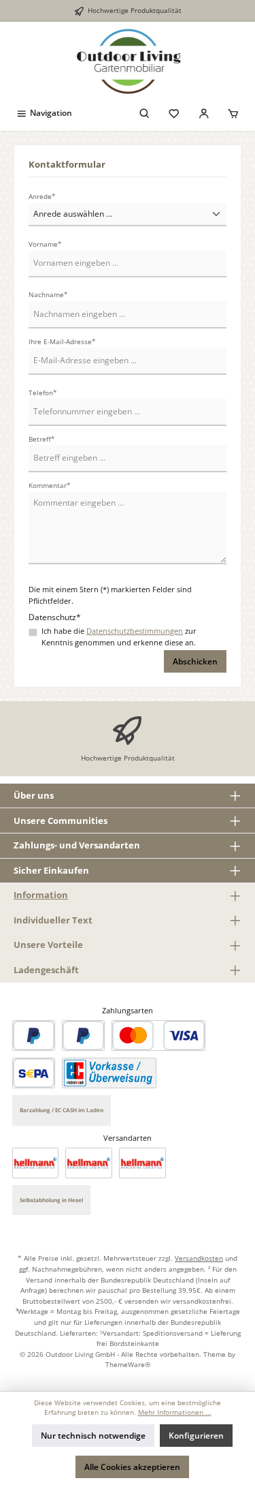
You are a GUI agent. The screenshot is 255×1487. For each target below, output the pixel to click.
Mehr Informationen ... (174, 1412)
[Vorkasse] (109, 1073)
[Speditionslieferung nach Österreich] (88, 1163)
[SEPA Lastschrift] (33, 1073)
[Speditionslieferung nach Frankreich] (142, 1163)
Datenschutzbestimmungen (134, 631)
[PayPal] (33, 1035)
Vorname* (45, 244)
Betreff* (42, 439)
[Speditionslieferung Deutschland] (35, 1163)
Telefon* (43, 392)
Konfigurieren (196, 1435)
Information (41, 895)
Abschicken (195, 661)
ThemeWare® (127, 1364)
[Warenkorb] (233, 113)
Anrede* (42, 196)
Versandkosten (199, 1258)
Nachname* (48, 294)
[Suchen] (145, 113)
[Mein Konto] (204, 113)
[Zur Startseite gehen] (127, 62)
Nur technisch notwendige (93, 1435)
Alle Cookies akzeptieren (132, 1467)
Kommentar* (50, 485)
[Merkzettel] (174, 113)
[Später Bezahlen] (83, 1035)
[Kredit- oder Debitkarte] (158, 1035)
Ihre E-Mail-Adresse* (62, 341)
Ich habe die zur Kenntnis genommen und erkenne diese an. (119, 636)
